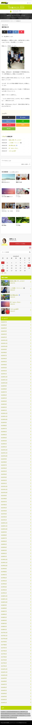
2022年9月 (4, 459)
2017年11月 (4, 635)
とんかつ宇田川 (4, 717)
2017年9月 (4, 641)
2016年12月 (4, 669)
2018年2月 (4, 626)
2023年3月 (4, 440)
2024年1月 (4, 410)
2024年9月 (4, 386)
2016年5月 (4, 690)
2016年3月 (4, 696)
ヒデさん (22, 715)
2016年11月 (4, 672)
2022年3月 (4, 477)
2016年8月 (4, 681)
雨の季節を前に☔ (13, 145)
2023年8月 (4, 425)
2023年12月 (4, 413)
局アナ (2, 711)
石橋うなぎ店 (11, 717)
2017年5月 (4, 654)
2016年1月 (4, 702)
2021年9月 (4, 495)
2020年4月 (4, 547)
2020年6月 (4, 541)
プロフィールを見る (20, 243)
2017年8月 (4, 644)
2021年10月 (4, 492)
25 (2, 270)
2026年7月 (4, 322)
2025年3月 (4, 367)
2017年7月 (4, 647)
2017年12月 (4, 632)
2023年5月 (4, 434)
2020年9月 (4, 532)
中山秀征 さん (20, 711)
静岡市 (10, 715)
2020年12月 (4, 523)
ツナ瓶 (18, 715)
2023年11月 (4, 416)
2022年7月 (4, 465)
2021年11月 (4, 489)
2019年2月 (4, 590)
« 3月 (2, 273)
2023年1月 (4, 446)
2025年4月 (4, 364)
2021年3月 (4, 513)
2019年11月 (4, 562)
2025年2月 (4, 370)
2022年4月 (4, 474)
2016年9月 (4, 678)
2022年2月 (4, 480)
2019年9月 (4, 568)
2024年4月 (4, 401)
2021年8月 (4, 498)
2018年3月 (4, 623)
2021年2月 (4, 517)
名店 (23, 713)
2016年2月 (4, 699)
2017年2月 (4, 663)
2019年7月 (4, 574)
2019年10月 (4, 565)
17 (29, 265)
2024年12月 (4, 376)
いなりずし (3, 713)
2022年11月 (4, 453)
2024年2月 (4, 407)
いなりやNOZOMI (10, 713)
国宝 (15, 717)
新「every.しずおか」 (14, 148)
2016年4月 (4, 693)
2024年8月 (4, 389)
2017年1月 (4, 666)
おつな (14, 715)
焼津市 (26, 711)
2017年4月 (4, 657)
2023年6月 (4, 431)
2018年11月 (4, 599)
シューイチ (14, 711)
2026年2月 (4, 334)
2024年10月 (4, 383)
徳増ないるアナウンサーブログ (16, 15)
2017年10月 (4, 638)
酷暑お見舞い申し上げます (15, 140)
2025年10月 (4, 346)
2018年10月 (4, 602)
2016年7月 (4, 684)
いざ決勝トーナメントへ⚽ (15, 142)
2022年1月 (4, 483)
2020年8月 (4, 535)
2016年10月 (4, 675)
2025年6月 (4, 358)
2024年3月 (4, 404)
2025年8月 (4, 352)
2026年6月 (4, 325)
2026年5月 (4, 328)
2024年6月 (4, 395)
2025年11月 (4, 343)
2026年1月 (4, 337)
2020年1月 (4, 556)
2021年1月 (4, 520)
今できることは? (7, 160)
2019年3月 (4, 587)
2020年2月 (4, 553)
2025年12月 (4, 340)
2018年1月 (4, 629)
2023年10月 (4, 419)
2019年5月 (4, 580)
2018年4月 (4, 620)
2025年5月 (4, 361)
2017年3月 (4, 660)
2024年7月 (4, 392)
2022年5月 (4, 471)
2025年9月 (4, 349)
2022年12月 (4, 450)
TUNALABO (27, 713)
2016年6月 (4, 687)
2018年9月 (4, 605)
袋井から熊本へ (25, 164)
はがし (19, 713)
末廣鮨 (16, 713)
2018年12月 (4, 596)
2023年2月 (4, 443)
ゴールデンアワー (4, 715)
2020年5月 (4, 544)
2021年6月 (4, 504)
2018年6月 (4, 614)
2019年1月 (4, 593)
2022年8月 (4, 462)
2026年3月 (4, 331)
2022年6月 (4, 468)
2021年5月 (4, 507)
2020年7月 (4, 538)
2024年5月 (4, 398)
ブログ (4, 136)
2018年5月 (4, 617)
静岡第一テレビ (8, 711)
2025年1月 (4, 373)
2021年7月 (4, 501)
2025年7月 (4, 355)
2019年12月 (4, 559)
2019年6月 (4, 577)
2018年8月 (4, 608)
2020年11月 (4, 526)
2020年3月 (4, 550)
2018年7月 (4, 611)
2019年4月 (4, 584)
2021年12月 (4, 486)
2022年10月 (4, 456)
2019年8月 (4, 571)
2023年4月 (4, 437)
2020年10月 (4, 529)
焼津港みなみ (27, 715)
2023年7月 (4, 428)
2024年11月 (4, 380)
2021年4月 (4, 510)
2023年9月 (4, 422)
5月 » (5, 273)
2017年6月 (4, 650)
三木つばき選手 (12, 151)
